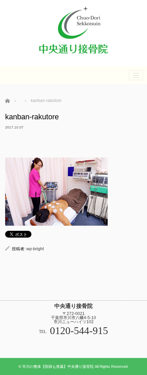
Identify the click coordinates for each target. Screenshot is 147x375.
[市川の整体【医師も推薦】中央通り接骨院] (73, 57)
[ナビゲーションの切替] (136, 75)
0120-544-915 (79, 330)
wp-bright (35, 248)
